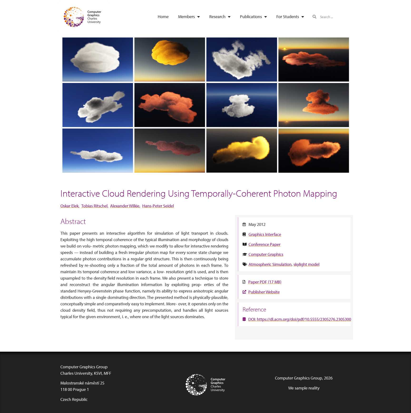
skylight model (306, 264)
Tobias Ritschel (94, 206)
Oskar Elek (69, 206)
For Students (287, 16)
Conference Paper (264, 244)
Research (217, 16)
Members (186, 16)
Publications (251, 16)
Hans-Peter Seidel (158, 206)
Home (163, 16)
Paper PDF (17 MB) (264, 282)
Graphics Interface (265, 234)
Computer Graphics (266, 254)
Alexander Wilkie (124, 206)
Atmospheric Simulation (270, 264)
